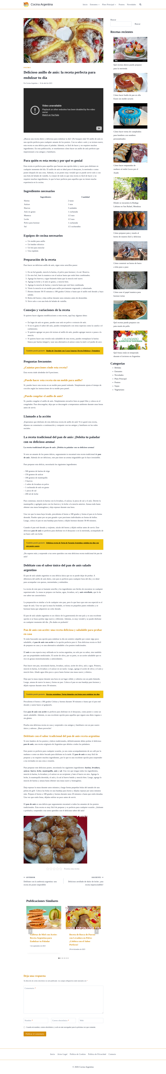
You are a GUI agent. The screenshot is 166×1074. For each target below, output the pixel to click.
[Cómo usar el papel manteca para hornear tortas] (130, 280)
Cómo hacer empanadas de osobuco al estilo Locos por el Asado (125, 169)
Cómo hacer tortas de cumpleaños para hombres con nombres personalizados (127, 135)
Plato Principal (121, 379)
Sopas (117, 386)
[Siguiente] (97, 931)
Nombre (29, 1020)
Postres (122, 4)
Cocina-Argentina (31, 83)
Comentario (30, 988)
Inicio (85, 4)
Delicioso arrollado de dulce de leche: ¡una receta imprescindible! (85, 881)
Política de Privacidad (97, 1054)
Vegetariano (119, 390)
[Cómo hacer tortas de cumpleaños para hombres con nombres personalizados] (130, 116)
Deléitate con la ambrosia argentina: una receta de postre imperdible (40, 881)
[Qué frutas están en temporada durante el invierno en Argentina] (130, 340)
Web (82, 1020)
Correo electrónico (60, 1020)
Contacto (112, 1054)
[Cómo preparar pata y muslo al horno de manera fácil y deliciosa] (130, 220)
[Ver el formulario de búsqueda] (140, 4)
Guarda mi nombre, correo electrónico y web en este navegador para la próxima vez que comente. (61, 1027)
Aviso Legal (62, 1054)
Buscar (113, 20)
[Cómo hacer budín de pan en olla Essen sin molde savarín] (130, 82)
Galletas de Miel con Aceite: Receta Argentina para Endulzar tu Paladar (43, 937)
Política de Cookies (78, 1054)
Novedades (131, 4)
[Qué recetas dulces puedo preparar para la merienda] (130, 49)
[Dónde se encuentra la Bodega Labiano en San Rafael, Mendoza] (130, 188)
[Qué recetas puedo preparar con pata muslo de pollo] (130, 309)
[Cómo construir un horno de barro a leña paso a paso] (130, 250)
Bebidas (118, 368)
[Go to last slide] (30, 931)
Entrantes (118, 371)
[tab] (59, 958)
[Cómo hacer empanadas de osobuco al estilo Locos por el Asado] (130, 152)
